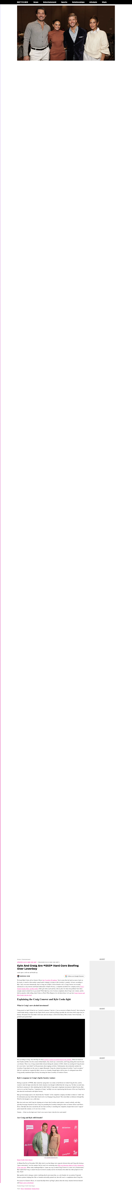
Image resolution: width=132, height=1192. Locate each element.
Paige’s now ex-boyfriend (26, 1183)
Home (19, 959)
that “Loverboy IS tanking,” (50, 980)
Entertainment (26, 959)
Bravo (22, 1188)
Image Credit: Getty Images (25, 1160)
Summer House (35, 1188)
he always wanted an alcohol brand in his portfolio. (57, 1059)
